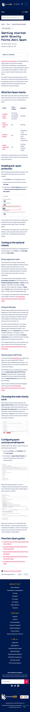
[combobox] (11, 18)
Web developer (15, 651)
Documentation (15, 622)
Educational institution (15, 654)
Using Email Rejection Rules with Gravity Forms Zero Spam (13, 299)
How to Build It (15, 587)
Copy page (7, 28)
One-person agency (15, 663)
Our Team (15, 599)
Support (15, 616)
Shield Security (16, 358)
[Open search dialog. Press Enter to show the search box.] (22, 4)
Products (15, 596)
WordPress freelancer (15, 657)
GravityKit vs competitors (15, 590)
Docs (8, 24)
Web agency (15, 645)
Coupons (15, 608)
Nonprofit (15, 642)
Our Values (15, 602)
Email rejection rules (5, 124)
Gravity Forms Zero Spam (19, 24)
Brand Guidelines (15, 628)
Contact (15, 619)
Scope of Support (15, 625)
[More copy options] (12, 28)
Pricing (15, 593)
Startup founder (15, 660)
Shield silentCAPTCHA (5, 147)
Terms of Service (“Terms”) (15, 634)
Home (3, 24)
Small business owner (15, 648)
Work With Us (15, 605)
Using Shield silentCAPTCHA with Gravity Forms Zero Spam (13, 388)
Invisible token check (4, 116)
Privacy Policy (15, 631)
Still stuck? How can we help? (13, 571)
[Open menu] (26, 4)
